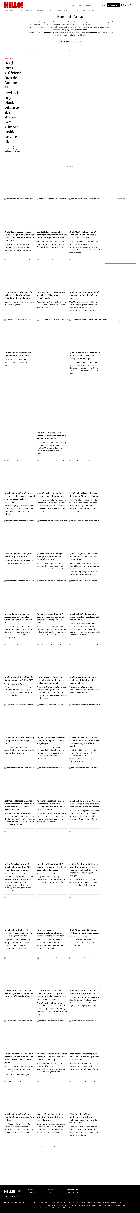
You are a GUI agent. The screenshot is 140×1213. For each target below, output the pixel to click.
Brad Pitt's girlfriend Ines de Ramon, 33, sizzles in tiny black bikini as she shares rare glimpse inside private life (13, 102)
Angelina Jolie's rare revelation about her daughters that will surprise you (51, 740)
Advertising (33, 1192)
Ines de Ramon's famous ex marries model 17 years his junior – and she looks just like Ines (18, 618)
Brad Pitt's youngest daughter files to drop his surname (18, 555)
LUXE (83, 11)
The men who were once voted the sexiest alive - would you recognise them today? (84, 355)
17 (60, 1146)
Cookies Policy (59, 1202)
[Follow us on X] (12, 1202)
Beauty (49, 11)
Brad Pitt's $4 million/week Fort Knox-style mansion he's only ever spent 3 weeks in (83, 234)
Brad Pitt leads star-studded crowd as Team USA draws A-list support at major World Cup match (84, 742)
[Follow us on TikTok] (16, 1202)
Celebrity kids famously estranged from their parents (50, 494)
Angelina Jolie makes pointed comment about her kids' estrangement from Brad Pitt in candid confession (51, 805)
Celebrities (8, 11)
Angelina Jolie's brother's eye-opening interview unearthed (17, 354)
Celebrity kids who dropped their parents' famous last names (84, 494)
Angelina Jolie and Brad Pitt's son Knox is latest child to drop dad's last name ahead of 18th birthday (84, 803)
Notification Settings (49, 1205)
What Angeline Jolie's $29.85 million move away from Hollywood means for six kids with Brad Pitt (83, 1118)
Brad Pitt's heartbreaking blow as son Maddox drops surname (84, 992)
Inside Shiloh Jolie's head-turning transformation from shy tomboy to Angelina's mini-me (52, 234)
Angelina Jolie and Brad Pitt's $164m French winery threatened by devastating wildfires (19, 496)
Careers (43, 1207)
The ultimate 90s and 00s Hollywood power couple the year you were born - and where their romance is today (51, 994)
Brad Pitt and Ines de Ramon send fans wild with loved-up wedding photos (82, 680)
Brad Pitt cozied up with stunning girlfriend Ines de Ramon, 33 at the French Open (50, 933)
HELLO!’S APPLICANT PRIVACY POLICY (112, 1205)
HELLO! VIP (91, 11)
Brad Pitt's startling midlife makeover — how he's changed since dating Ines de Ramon (18, 295)
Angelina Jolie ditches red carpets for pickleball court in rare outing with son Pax (18, 933)
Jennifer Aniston (50, 32)
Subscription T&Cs (74, 1189)
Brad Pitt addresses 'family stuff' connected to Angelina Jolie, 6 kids (84, 295)
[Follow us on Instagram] (5, 1202)
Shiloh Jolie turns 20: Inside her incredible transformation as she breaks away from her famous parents (19, 1058)
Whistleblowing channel (98, 1202)
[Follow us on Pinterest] (27, 1202)
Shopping (74, 11)
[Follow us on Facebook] (9, 1202)
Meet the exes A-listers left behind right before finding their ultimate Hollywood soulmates (19, 993)
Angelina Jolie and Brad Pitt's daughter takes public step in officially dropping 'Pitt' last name (50, 618)
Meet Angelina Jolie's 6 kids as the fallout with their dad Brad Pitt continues (84, 556)
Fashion (29, 11)
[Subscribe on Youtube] (20, 1202)
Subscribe (113, 5)
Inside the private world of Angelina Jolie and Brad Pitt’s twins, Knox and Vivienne (17, 867)
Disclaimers (45, 1202)
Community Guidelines (76, 1202)
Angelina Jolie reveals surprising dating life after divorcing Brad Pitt (19, 740)
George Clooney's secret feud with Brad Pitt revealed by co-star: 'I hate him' (50, 1117)
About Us (31, 1189)
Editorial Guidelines (87, 1205)
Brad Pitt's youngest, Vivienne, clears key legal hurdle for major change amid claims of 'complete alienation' (19, 236)
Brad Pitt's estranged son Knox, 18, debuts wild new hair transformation (51, 295)
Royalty (19, 11)
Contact (51, 1189)
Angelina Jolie (95, 32)
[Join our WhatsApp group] (35, 1202)
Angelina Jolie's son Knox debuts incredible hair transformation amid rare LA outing (52, 1056)
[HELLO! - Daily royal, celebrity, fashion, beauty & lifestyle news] (126, 5)
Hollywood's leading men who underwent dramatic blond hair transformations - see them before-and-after (19, 805)
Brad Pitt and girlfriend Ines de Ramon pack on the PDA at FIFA (18, 678)
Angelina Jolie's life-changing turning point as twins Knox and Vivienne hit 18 (84, 617)
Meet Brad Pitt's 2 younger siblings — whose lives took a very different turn (50, 556)
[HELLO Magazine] (13, 5)
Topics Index (72, 1192)
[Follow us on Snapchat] (23, 1202)
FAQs (50, 1192)
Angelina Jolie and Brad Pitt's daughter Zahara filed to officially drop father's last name (52, 867)
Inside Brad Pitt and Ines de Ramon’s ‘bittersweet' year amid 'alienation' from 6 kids (51, 435)
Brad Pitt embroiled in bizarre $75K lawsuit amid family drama (84, 931)
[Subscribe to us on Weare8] (31, 1202)
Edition (89, 5)
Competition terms (68, 1205)
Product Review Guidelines (61, 1207)
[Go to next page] (65, 1147)
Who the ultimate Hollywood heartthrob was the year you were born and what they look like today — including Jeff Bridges (83, 870)
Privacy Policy (117, 1202)
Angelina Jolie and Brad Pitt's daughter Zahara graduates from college (19, 1117)
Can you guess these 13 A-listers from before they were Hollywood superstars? (50, 680)
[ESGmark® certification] (19, 1191)
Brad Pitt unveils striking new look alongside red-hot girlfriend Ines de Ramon (84, 1056)
